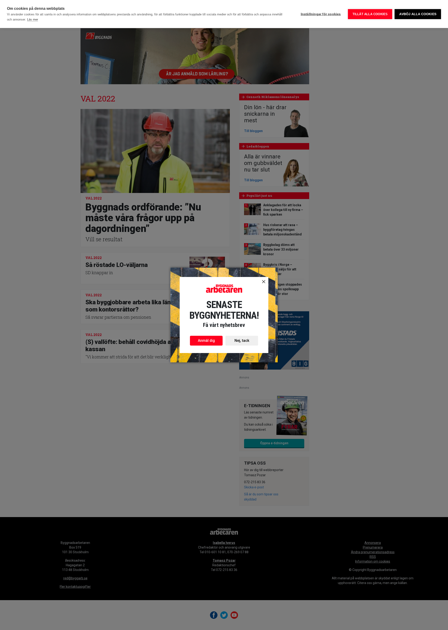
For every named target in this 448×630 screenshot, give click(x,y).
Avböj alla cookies (417, 14)
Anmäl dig (206, 340)
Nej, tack (241, 340)
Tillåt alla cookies (370, 14)
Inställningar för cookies (321, 14)
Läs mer (32, 19)
